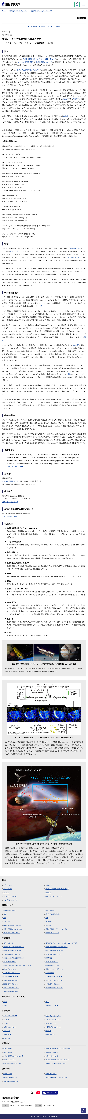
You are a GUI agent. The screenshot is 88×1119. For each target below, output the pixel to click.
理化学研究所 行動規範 (52, 914)
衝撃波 (76, 99)
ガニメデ (78, 257)
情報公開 (48, 925)
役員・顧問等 (49, 910)
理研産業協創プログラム (53, 954)
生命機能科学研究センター (53, 976)
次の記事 (56, 26)
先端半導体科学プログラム (11, 954)
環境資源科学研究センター (11, 984)
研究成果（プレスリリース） (18, 11)
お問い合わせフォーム (10, 502)
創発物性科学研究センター (53, 984)
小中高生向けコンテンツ (53, 1027)
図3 (69, 374)
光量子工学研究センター (11, 988)
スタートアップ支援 (51, 1056)
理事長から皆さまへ (9, 910)
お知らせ (6, 1019)
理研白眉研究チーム (51, 962)
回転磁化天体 (75, 248)
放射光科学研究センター (11, 991)
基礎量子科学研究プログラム (12, 950)
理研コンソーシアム (9, 1060)
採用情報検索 (7, 1074)
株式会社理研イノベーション (12, 1056)
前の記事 (33, 26)
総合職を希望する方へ (10, 1077)
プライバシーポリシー (10, 896)
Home (4, 11)
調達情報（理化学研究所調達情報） (56, 889)
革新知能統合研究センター (11, 973)
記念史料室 (6, 1038)
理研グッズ (6, 1031)
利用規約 (48, 893)
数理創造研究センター (52, 965)
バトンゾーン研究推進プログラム (13, 958)
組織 (4, 918)
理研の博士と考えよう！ (53, 1016)
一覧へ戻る (45, 26)
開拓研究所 (48, 958)
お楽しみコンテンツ (9, 1027)
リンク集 (6, 893)
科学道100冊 (7, 1034)
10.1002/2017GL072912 (16, 466)
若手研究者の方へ (50, 1074)
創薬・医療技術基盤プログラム (55, 950)
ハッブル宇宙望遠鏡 (26, 62)
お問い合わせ (49, 885)
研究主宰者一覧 (8, 943)
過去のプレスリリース (52, 1005)
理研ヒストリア (50, 1034)
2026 (5, 1002)
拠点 (46, 918)
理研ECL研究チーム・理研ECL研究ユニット (17, 965)
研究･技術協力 (7, 1052)
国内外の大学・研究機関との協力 (55, 1063)
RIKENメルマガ (51, 1092)
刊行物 (5, 1023)
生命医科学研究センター (11, 976)
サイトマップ (7, 889)
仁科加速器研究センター (11, 481)
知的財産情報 (7, 1048)
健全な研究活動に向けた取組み (13, 929)
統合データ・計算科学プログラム (13, 947)
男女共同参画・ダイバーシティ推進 (56, 929)
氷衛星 (66, 116)
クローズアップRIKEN (10, 1016)
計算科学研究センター (10, 969)
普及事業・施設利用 (51, 1052)
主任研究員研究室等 (9, 962)
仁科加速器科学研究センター (54, 988)
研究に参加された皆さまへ (11, 933)
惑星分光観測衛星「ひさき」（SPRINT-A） (39, 59)
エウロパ (69, 257)
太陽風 (65, 99)
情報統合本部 (49, 973)
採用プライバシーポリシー (53, 896)
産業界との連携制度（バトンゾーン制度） (58, 1048)
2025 (47, 1002)
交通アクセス (7, 885)
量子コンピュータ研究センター (55, 969)
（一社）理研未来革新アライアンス (56, 1060)
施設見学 (48, 1031)
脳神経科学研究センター (11, 980)
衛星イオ (14, 251)
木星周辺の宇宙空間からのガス (29, 70)
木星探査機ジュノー (44, 62)
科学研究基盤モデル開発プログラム (56, 947)
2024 (5, 1005)
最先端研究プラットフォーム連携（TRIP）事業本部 (61, 943)
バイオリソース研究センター (54, 980)
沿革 (4, 914)
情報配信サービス (50, 1023)
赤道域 (76, 345)
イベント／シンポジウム (53, 1019)
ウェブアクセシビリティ (11, 900)
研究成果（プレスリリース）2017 (41, 11)
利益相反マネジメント (52, 933)
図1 (42, 306)
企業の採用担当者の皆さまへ (12, 1063)
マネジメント (49, 921)
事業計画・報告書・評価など (12, 925)
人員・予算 (6, 921)
